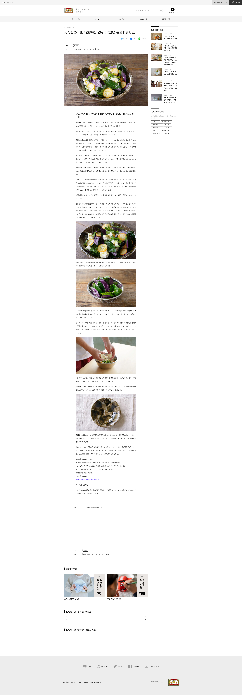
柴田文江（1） (157, 127)
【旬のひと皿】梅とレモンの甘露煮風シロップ (170, 74)
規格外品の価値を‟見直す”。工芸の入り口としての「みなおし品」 (171, 100)
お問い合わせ (66, 682)
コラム (98, 49)
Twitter (120, 666)
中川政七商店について (220, 2)
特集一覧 (121, 19)
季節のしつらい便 (114, 599)
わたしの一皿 (87, 49)
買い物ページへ (9, 2)
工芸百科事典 (166, 19)
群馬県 (76, 45)
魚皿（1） (168, 133)
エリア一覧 (143, 19)
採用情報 (86, 682)
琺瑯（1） (168, 127)
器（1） (167, 124)
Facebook (136, 666)
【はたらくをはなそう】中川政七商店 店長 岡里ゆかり (170, 48)
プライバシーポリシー (76, 682)
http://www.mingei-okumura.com (87, 479)
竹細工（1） (165, 130)
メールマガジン (154, 666)
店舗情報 (237, 2)
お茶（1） (156, 121)
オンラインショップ (173, 12)
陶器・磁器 (77, 49)
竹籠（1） (156, 130)
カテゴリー (98, 19)
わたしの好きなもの (72, 599)
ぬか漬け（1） (166, 121)
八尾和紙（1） (157, 124)
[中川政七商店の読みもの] (76, 10)
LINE (89, 666)
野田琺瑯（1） (157, 133)
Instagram (104, 666)
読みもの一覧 (76, 19)
